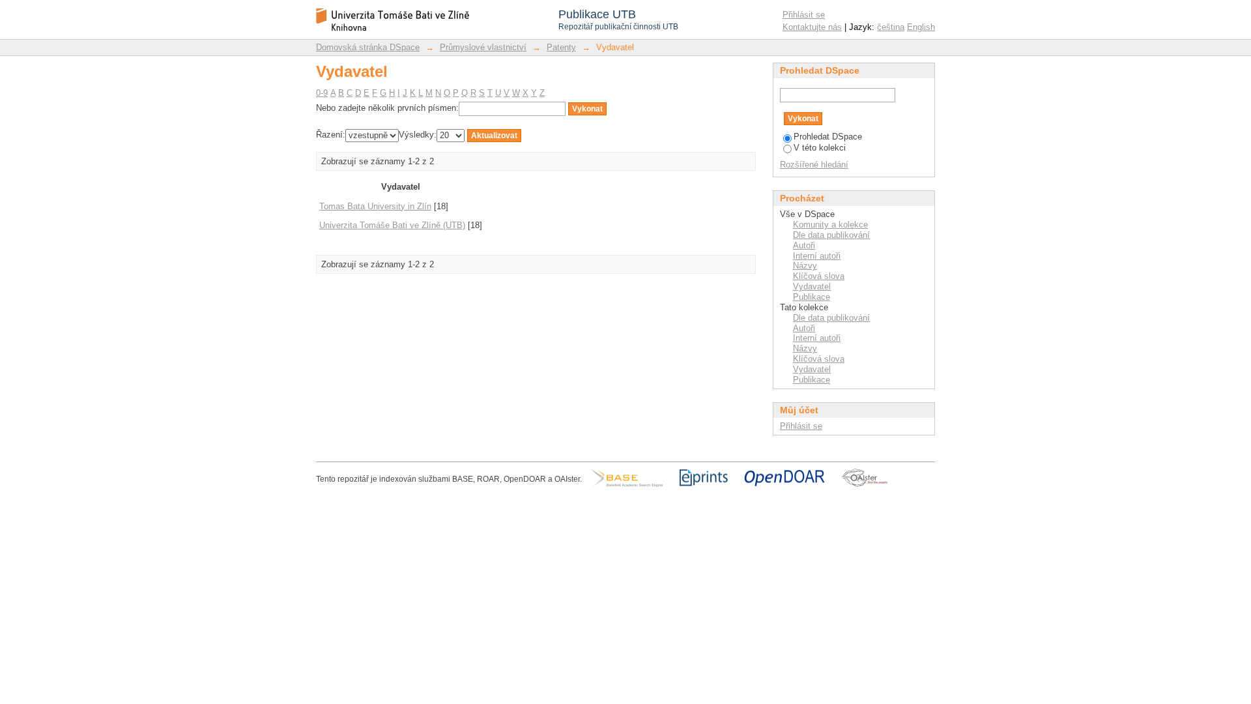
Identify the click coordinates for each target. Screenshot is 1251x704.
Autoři (804, 245)
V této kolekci (820, 148)
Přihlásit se (804, 15)
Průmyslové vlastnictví (483, 47)
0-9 (322, 93)
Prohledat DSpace (828, 136)
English (921, 27)
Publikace (811, 297)
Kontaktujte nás (812, 27)
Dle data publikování (831, 235)
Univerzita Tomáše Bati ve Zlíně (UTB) (392, 225)
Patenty (561, 47)
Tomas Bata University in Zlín (375, 206)
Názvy (805, 266)
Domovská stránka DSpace (368, 47)
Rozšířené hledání (814, 164)
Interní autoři (817, 256)
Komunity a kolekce (830, 224)
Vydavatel (812, 286)
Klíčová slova (818, 276)
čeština (890, 27)
